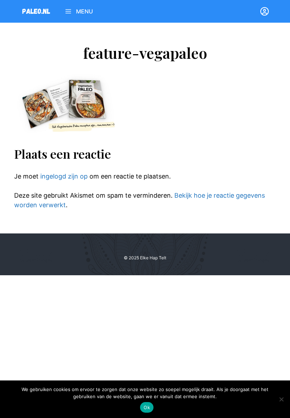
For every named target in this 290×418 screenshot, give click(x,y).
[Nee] (281, 399)
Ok (147, 407)
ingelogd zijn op (64, 176)
